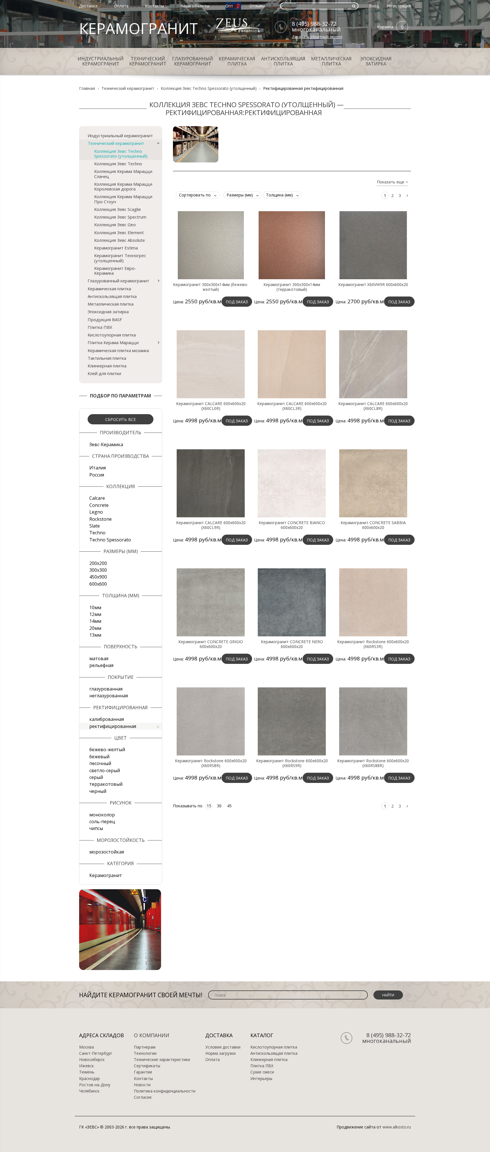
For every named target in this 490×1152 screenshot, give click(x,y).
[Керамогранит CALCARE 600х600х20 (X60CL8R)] (373, 363)
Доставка (88, 6)
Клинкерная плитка (107, 366)
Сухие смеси (262, 1072)
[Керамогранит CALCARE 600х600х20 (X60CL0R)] (210, 363)
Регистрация (398, 6)
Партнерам (144, 1047)
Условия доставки (222, 1047)
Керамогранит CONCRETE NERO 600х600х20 (292, 644)
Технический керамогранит (147, 61)
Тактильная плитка (107, 358)
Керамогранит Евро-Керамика (115, 270)
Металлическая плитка (331, 61)
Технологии (145, 1053)
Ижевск (86, 1066)
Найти (388, 995)
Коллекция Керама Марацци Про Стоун (123, 199)
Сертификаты (147, 1066)
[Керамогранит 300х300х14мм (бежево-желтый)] (210, 244)
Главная (87, 88)
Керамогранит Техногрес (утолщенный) (120, 258)
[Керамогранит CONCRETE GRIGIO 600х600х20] (210, 601)
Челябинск (89, 1091)
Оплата (121, 6)
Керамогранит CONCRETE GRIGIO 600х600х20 (210, 644)
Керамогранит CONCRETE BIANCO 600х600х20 (292, 525)
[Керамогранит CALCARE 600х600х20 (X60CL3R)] (292, 363)
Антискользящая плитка (283, 61)
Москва (86, 1047)
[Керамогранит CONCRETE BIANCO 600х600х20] (292, 482)
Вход (374, 6)
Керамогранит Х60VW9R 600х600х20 (373, 284)
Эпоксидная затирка (376, 61)
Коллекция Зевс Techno (118, 163)
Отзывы (257, 6)
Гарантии (143, 1072)
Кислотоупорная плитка (112, 335)
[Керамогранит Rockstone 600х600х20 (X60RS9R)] (292, 721)
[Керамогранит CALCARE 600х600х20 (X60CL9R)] (210, 482)
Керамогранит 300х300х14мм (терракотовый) (291, 286)
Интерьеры (261, 1078)
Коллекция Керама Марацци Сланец (123, 173)
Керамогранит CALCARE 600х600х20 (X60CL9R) (211, 525)
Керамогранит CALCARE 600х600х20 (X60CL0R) (211, 405)
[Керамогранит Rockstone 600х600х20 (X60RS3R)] (373, 601)
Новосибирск (92, 1059)
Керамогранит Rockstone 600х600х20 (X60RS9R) (292, 763)
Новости (142, 1085)
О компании (151, 1035)
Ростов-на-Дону (94, 1085)
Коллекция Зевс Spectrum (120, 217)
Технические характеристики (162, 1059)
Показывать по (187, 805)
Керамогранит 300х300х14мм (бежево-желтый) (210, 286)
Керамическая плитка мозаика (118, 350)
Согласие (143, 1097)
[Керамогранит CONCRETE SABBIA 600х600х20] (373, 482)
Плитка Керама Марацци (113, 342)
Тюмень (86, 1072)
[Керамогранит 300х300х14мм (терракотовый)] (292, 244)
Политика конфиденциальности (164, 1091)
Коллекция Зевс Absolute (119, 240)
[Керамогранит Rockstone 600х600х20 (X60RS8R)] (210, 721)
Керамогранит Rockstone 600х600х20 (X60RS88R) (373, 763)
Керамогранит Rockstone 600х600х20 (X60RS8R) (211, 763)
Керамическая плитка (237, 61)
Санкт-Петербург (95, 1053)
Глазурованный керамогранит (192, 61)
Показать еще (391, 182)
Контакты (154, 6)
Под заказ (237, 301)
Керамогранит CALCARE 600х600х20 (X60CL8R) (373, 405)
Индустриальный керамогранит (101, 61)
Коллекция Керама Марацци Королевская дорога (123, 186)
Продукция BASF (105, 319)
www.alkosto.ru (397, 1127)
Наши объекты (194, 6)
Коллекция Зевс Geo (115, 224)
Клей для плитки (104, 373)
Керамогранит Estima (116, 248)
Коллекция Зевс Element (119, 232)
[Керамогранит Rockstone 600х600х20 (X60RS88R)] (373, 721)
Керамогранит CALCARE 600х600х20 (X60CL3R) (292, 405)
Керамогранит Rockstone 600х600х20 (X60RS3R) (373, 644)
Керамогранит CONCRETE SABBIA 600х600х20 (373, 525)
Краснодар (89, 1078)
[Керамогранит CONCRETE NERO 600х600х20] (292, 601)
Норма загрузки (220, 1053)
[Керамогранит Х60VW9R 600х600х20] (373, 244)
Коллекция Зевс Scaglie (117, 209)
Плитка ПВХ (100, 327)
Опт (229, 6)
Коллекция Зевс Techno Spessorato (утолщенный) (209, 88)
